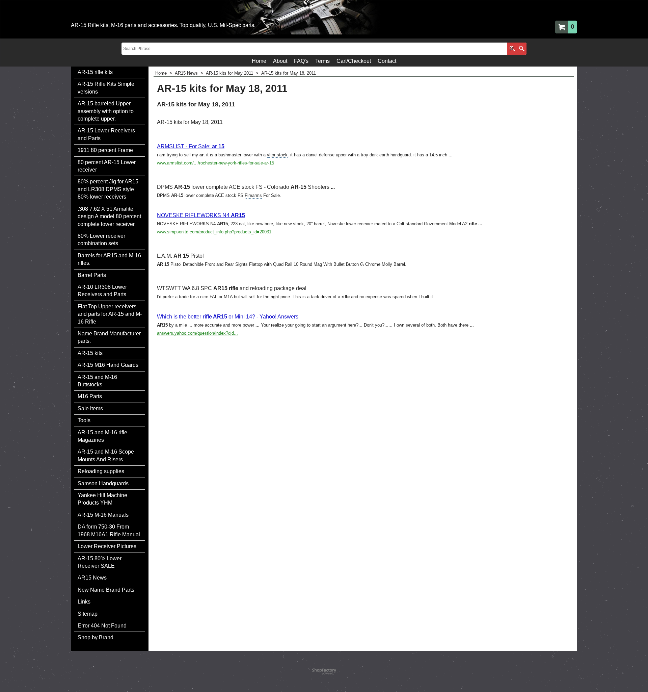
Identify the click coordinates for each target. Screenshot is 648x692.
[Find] (521, 49)
